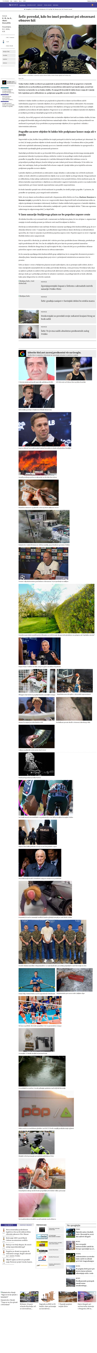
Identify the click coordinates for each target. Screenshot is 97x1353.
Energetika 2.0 (29, 9)
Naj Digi (50, 9)
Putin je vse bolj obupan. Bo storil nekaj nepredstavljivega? (18, 1246)
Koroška (5, 55)
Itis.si (20, 1)
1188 (24, 1)
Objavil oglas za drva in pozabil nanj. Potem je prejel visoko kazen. (19, 1261)
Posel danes (48, 5)
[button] (4, 5)
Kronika (55, 5)
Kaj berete (9, 1225)
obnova (5, 63)
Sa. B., (9, 18)
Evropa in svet (31, 5)
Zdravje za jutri (58, 9)
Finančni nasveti (68, 9)
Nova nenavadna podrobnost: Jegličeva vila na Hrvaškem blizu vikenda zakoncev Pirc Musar (18, 1232)
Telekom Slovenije (91, 1)
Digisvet (39, 5)
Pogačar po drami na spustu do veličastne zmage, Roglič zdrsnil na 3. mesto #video (18, 1253)
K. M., (4, 18)
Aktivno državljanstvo (40, 9)
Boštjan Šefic (6, 51)
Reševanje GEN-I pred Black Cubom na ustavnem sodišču (17, 1239)
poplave (5, 59)
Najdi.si (15, 1)
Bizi (11, 1)
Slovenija (22, 5)
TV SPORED (6, 1)
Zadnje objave (26, 1225)
